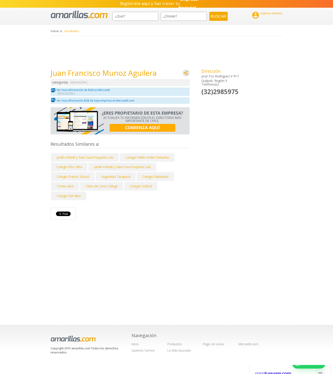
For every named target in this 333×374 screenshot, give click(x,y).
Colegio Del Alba (69, 196)
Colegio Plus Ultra (69, 167)
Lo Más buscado (179, 350)
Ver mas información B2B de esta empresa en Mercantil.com (95, 100)
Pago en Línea (213, 344)
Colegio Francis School (73, 176)
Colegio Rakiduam (155, 176)
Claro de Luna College (102, 186)
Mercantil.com (248, 344)
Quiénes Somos (143, 350)
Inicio (135, 344)
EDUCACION (78, 82)
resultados (71, 31)
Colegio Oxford (141, 186)
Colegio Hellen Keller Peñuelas (147, 157)
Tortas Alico (65, 186)
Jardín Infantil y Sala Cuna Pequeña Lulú (85, 157)
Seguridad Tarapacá (115, 176)
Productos (174, 344)
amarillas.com (79, 14)
